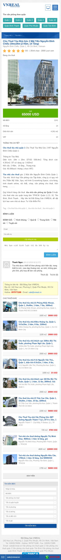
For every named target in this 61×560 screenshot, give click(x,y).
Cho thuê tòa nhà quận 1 (14, 148)
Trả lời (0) (54, 275)
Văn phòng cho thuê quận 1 (33, 546)
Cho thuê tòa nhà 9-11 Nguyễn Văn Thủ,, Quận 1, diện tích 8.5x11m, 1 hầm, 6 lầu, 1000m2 (36, 362)
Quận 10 (52, 20)
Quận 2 (19, 20)
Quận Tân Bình (49, 26)
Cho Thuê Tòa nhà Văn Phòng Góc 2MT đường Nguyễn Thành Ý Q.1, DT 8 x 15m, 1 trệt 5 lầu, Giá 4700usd (37, 419)
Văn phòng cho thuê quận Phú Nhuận (38, 551)
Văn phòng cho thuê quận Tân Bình (27, 548)
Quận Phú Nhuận (31, 26)
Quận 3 (30, 20)
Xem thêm (31, 476)
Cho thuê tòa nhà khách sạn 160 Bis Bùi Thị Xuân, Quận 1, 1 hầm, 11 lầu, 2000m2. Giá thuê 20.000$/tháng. (38, 381)
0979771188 (55, 557)
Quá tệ (33, 220)
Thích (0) (44, 275)
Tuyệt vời (13, 223)
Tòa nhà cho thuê (11, 174)
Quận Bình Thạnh (12, 26)
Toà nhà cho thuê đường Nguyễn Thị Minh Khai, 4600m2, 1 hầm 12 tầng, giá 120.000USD (37, 439)
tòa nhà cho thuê (35, 208)
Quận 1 (7, 20)
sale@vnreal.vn (35, 292)
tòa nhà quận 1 (48, 208)
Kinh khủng (21, 220)
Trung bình (45, 220)
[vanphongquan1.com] (11, 5)
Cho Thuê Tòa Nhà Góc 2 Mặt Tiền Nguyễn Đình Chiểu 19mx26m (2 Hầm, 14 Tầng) (28, 42)
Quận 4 (41, 20)
